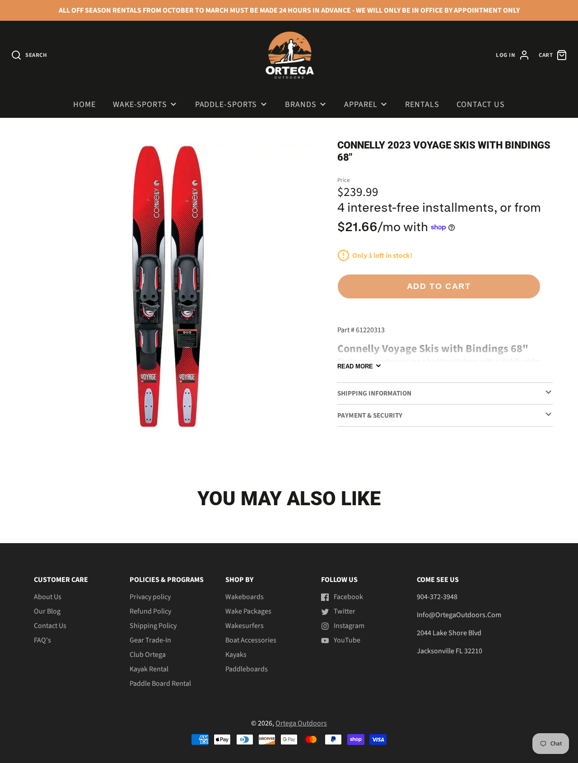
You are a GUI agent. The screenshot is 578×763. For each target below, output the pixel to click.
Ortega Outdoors (301, 723)
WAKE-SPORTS (140, 104)
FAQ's (42, 640)
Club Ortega (148, 655)
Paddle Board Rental (160, 684)
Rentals (422, 104)
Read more (355, 366)
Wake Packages (248, 611)
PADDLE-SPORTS (226, 104)
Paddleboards (246, 669)
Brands (300, 104)
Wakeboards (244, 597)
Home (84, 104)
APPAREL (360, 104)
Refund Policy (150, 611)
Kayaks (236, 655)
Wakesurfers (244, 626)
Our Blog (47, 611)
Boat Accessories (250, 640)
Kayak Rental (149, 669)
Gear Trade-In (150, 640)
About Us (47, 597)
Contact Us (481, 104)
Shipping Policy (153, 626)
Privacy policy (150, 597)
